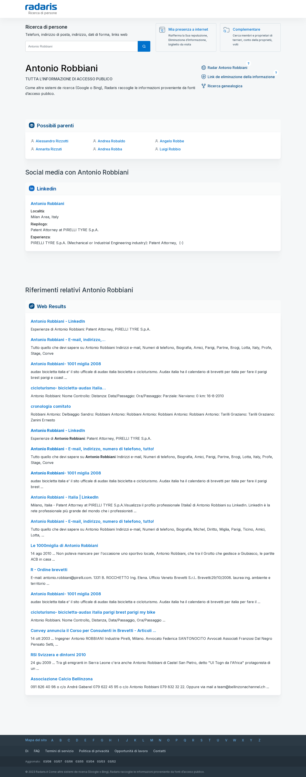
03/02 (112, 761)
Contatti (159, 751)
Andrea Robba (110, 149)
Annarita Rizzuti (49, 149)
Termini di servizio (59, 751)
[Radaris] (41, 6)
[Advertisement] (153, 109)
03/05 (79, 761)
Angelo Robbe (172, 141)
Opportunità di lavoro (131, 751)
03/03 (101, 761)
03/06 (69, 761)
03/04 (90, 761)
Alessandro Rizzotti (52, 141)
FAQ (37, 751)
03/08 (47, 761)
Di (26, 751)
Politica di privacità (94, 751)
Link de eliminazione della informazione (241, 77)
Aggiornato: (33, 761)
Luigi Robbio (170, 149)
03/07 (58, 761)
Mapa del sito (36, 740)
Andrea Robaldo (111, 141)
